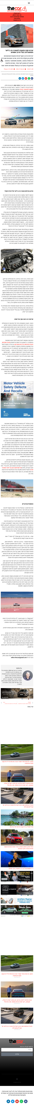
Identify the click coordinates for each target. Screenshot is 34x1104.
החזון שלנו (17, 18)
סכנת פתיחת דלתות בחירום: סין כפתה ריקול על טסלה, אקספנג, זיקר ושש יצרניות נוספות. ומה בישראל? (18, 784)
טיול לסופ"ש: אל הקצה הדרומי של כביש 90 (21, 827)
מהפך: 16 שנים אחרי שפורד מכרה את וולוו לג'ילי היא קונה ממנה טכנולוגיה (17, 975)
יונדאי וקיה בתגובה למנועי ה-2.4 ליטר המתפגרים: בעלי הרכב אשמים (19, 51)
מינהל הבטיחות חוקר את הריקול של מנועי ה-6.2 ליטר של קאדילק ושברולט (17, 1027)
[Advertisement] (17, 726)
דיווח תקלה (17, 13)
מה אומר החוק (17, 15)
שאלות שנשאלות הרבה (17, 17)
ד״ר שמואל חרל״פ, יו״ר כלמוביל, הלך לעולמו (21, 868)
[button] (29, 3)
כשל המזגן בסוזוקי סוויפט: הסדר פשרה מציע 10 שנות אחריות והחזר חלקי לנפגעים (18, 847)
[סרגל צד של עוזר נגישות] (2, 60)
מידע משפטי (17, 20)
